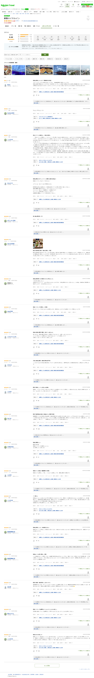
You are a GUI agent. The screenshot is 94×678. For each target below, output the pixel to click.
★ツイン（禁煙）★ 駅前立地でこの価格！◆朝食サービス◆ (50, 118)
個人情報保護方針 (17, 674)
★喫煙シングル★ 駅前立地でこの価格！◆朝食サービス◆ (50, 199)
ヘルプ (59, 1)
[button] (7, 70)
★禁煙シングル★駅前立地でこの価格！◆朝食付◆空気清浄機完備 (51, 91)
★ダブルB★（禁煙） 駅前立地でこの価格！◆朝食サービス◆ (51, 162)
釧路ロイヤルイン (12, 18)
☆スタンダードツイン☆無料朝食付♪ (46, 116)
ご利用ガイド (64, 1)
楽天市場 (83, 1)
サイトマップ (70, 1)
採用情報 (32, 674)
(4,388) (46, 26)
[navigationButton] (88, 69)
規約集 (37, 674)
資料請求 (41, 674)
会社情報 (10, 674)
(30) (27, 26)
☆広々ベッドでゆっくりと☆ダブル (45, 160)
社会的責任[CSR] (25, 674)
